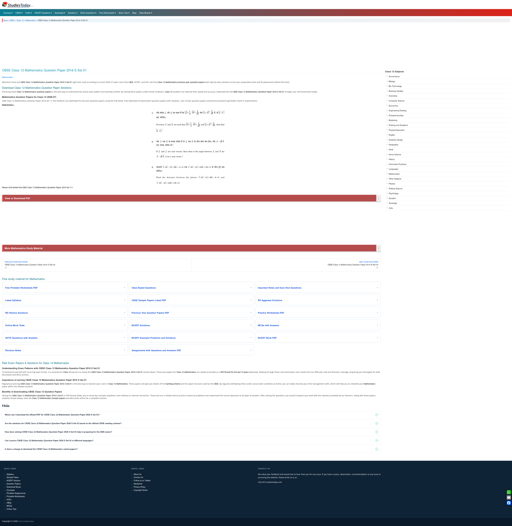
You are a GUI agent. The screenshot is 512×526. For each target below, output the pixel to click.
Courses (7, 12)
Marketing (393, 120)
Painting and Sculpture (398, 125)
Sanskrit (392, 198)
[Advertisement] (82, 44)
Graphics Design (396, 139)
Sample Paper (13, 477)
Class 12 (20, 20)
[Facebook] (508, 502)
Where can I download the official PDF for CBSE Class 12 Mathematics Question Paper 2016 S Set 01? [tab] (52, 415)
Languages (393, 169)
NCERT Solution (13, 480)
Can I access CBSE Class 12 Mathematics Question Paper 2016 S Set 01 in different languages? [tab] (49, 440)
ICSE (27, 12)
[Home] (17, 4)
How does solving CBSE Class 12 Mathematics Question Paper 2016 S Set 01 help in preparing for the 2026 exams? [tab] (58, 432)
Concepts (11, 490)
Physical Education (397, 130)
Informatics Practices (397, 164)
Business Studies (396, 91)
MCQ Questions (87, 12)
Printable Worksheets (16, 496)
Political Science (395, 188)
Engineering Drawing (397, 110)
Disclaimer (138, 483)
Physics (392, 183)
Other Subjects (395, 178)
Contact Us (138, 477)
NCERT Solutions (42, 12)
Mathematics (31, 20)
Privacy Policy (139, 486)
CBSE (18, 12)
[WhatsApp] (508, 492)
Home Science (395, 154)
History (392, 159)
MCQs (9, 505)
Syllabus (10, 474)
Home (5, 20)
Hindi (391, 149)
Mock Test (123, 12)
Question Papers (14, 483)
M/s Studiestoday (27, 521)
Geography (393, 144)
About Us (137, 474)
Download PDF (374, 77)
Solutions (72, 12)
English (392, 134)
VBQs (9, 502)
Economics (393, 105)
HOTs (9, 499)
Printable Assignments (16, 493)
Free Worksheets (106, 12)
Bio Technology (395, 86)
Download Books (14, 486)
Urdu (391, 208)
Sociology (393, 203)
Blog (134, 12)
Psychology (393, 193)
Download (59, 12)
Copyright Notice (141, 490)
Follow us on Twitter (142, 480)
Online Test (11, 509)
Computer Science (396, 100)
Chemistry (393, 95)
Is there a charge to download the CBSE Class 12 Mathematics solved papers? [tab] (41, 449)
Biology (392, 81)
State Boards (145, 12)
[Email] (508, 497)
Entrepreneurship (396, 115)
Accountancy (394, 76)
